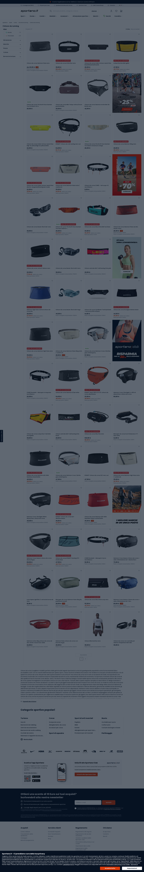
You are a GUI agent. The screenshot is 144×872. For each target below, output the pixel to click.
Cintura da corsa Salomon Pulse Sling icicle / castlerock (69, 352)
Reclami (50, 836)
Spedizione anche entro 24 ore (64, 5)
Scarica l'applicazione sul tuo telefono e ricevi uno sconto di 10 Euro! (73, 2)
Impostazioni (132, 868)
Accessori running (23, 22)
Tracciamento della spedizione (27, 834)
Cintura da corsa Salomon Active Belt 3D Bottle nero (97, 105)
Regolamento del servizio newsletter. (112, 809)
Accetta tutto (110, 868)
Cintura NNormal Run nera (92, 641)
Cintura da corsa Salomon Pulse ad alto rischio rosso (126, 227)
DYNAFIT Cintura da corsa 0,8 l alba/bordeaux (65, 517)
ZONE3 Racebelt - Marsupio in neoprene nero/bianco (39, 393)
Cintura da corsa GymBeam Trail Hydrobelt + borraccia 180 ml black (98, 310)
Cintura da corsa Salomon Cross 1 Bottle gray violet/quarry (68, 476)
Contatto (112, 5)
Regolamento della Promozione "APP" (82, 849)
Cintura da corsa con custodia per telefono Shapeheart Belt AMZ (124, 641)
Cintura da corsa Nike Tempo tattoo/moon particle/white (69, 105)
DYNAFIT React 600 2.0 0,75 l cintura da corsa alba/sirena (96, 393)
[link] (111, 11)
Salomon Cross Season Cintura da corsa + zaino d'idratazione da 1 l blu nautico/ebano (127, 600)
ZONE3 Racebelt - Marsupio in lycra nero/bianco (95, 559)
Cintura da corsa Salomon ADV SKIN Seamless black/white (38, 476)
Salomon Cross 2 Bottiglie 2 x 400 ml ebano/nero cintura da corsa (125, 393)
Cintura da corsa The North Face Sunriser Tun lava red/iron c (68, 227)
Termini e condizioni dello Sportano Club (83, 838)
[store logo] (29, 11)
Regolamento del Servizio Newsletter (52, 810)
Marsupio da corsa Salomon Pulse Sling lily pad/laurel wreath (69, 600)
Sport (10, 22)
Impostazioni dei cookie (83, 846)
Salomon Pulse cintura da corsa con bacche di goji (67, 641)
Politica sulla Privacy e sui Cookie (28, 817)
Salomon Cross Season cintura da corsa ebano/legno (39, 559)
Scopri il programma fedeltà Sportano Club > (88, 769)
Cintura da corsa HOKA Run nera (66, 63)
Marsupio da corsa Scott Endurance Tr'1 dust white (126, 434)
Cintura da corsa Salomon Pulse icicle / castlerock (68, 186)
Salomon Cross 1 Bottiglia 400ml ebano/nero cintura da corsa (36, 517)
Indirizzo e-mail (81, 802)
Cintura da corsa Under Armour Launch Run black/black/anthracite (98, 64)
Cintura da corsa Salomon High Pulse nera (40, 351)
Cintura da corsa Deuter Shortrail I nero (39, 227)
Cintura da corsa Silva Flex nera (94, 434)
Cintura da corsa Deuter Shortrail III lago (68, 309)
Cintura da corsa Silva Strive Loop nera (96, 599)
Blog (49, 838)
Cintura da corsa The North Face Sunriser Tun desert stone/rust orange (97, 144)
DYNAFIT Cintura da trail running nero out (68, 144)
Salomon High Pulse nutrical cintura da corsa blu (38, 310)
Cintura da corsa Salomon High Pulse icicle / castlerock (127, 476)
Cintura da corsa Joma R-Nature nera (38, 268)
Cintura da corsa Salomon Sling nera (125, 144)
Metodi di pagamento (27, 840)
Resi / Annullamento (54, 834)
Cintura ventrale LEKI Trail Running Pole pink (98, 268)
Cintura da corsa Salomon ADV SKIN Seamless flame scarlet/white (95, 517)
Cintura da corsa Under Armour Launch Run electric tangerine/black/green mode (40, 186)
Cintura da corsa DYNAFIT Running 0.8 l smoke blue (67, 559)
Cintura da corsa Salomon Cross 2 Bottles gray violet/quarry (97, 352)
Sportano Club (83, 5)
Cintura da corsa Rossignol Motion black (126, 309)
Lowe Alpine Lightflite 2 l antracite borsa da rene (40, 600)
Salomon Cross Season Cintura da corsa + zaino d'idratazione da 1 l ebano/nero (127, 559)
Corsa (15, 22)
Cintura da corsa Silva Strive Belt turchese (97, 227)
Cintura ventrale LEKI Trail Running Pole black (67, 434)
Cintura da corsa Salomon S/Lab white (67, 392)
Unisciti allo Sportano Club (86, 774)
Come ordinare (25, 831)
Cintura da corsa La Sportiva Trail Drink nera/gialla (39, 434)
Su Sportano (107, 831)
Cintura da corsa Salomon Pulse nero (38, 63)
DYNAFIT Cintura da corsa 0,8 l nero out (96, 475)
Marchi (95, 16)
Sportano (5, 22)
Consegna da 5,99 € (28, 5)
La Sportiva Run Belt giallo (121, 63)
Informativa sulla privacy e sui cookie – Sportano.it (122, 864)
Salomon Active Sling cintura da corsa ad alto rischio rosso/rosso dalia (39, 641)
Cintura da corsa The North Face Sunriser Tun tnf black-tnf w (39, 105)
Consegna (24, 838)
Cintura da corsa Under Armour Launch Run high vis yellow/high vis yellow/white (40, 144)
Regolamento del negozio (84, 831)
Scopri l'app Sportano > (30, 773)
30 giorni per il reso (45, 5)
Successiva (83, 655)
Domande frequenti (54, 831)
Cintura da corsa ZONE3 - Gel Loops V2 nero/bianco (96, 186)
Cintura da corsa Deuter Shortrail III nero (68, 268)
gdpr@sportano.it (68, 864)
